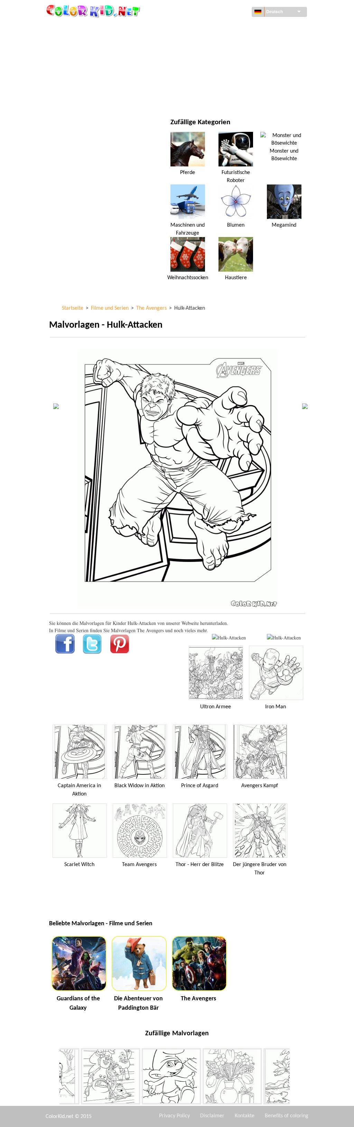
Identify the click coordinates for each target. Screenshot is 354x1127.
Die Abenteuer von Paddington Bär (138, 1003)
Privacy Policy (174, 1116)
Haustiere (236, 278)
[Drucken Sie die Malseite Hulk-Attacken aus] (229, 637)
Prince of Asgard (199, 786)
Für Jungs (210, 70)
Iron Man (275, 707)
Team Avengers (139, 864)
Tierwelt (209, 41)
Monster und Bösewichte (284, 155)
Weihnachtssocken (187, 278)
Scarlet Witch (79, 864)
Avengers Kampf (259, 786)
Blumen (235, 225)
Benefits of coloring (286, 1116)
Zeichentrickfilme (85, 55)
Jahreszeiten (79, 70)
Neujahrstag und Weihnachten (235, 84)
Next (294, 1077)
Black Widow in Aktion (139, 786)
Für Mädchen (214, 55)
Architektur (79, 41)
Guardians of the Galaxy (78, 1003)
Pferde (187, 172)
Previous (54, 1077)
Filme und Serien (84, 98)
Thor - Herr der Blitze (200, 864)
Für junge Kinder (84, 84)
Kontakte (244, 1116)
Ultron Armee (215, 707)
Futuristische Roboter (236, 176)
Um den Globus (216, 27)
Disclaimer (212, 1116)
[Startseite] (94, 10)
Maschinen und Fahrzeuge (95, 27)
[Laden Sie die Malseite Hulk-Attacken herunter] (284, 637)
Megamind (284, 225)
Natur (206, 98)
